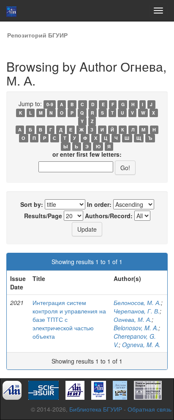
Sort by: (31, 204)
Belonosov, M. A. (136, 328)
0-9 (49, 104)
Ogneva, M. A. (141, 344)
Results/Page (43, 215)
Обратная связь (149, 409)
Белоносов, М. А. (137, 302)
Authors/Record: (109, 215)
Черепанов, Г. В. (137, 311)
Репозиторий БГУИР (37, 35)
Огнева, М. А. (133, 319)
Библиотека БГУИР (95, 409)
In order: (99, 204)
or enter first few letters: (87, 154)
